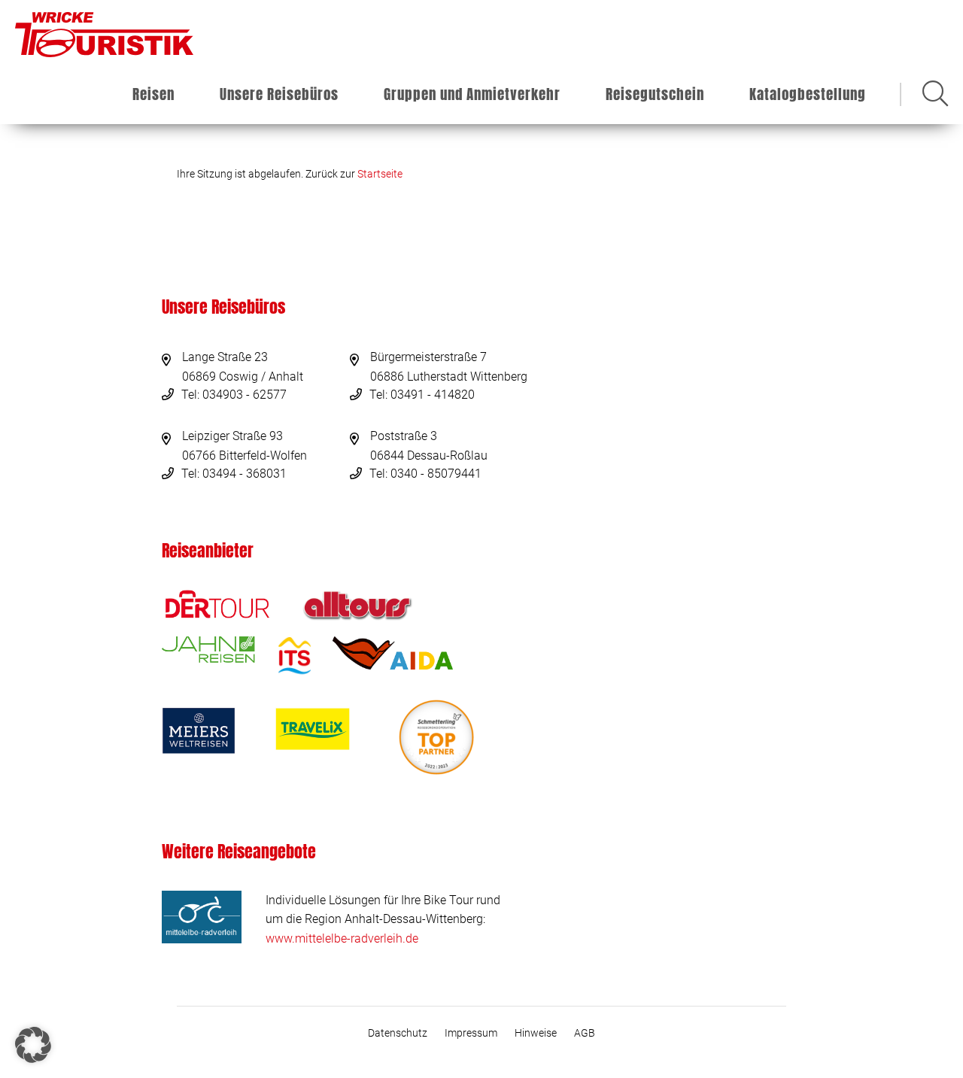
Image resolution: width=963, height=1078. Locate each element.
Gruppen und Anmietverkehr (472, 94)
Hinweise (536, 1033)
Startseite (380, 174)
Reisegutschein (655, 94)
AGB (584, 1033)
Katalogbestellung (807, 94)
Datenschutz (397, 1033)
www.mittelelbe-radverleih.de (342, 938)
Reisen (153, 94)
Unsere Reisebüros (279, 94)
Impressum (471, 1033)
